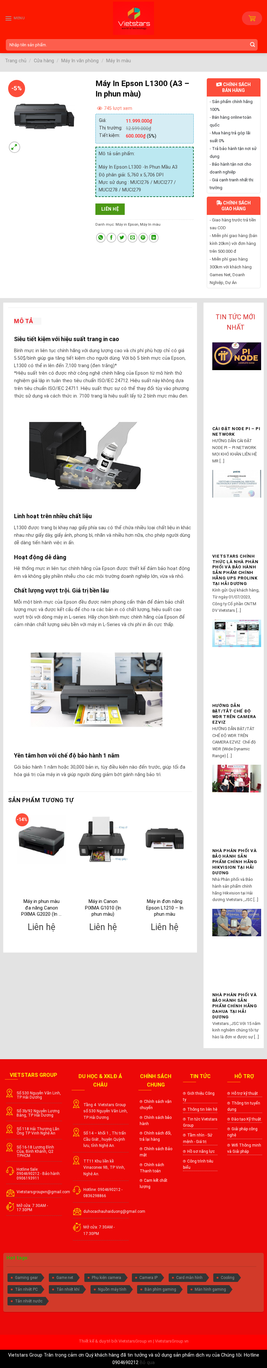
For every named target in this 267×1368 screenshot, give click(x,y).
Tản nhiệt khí (67, 1289)
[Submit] (253, 45)
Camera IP (148, 1277)
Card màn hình (189, 1277)
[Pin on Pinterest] (143, 238)
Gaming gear (26, 1277)
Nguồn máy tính (112, 1289)
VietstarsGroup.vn (135, 1341)
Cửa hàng (44, 61)
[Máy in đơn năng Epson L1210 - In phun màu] (164, 839)
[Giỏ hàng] (252, 18)
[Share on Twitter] (122, 238)
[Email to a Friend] (132, 238)
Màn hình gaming (210, 1289)
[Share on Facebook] (111, 238)
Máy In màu (118, 61)
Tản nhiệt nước (28, 1301)
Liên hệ (110, 209)
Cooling (227, 1277)
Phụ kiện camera (106, 1277)
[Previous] (8, 879)
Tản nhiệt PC (26, 1289)
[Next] (192, 879)
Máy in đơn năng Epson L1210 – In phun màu (164, 907)
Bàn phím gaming (160, 1289)
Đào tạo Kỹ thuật (246, 1119)
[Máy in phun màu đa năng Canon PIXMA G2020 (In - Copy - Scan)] (41, 839)
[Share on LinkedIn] (154, 238)
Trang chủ (15, 61)
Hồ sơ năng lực (201, 1151)
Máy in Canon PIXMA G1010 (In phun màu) (103, 907)
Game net (64, 1277)
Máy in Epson (127, 224)
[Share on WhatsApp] (101, 238)
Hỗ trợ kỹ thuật (245, 1093)
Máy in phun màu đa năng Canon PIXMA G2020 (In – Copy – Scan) (41, 908)
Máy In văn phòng (80, 61)
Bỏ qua (147, 1362)
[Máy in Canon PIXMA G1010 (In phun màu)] (103, 839)
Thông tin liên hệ (202, 1109)
